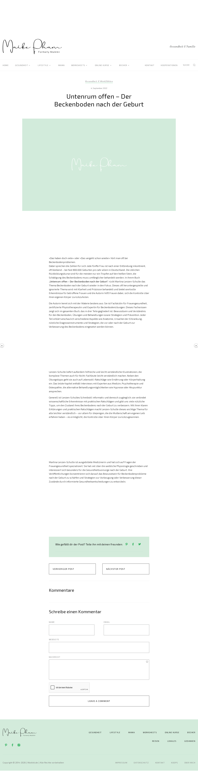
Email (107, 622)
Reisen (155, 741)
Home (6, 65)
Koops (174, 762)
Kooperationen (169, 65)
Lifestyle (43, 65)
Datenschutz (141, 762)
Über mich (189, 762)
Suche (186, 65)
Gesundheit (21, 65)
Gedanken (189, 741)
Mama (61, 65)
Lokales (171, 741)
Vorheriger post (63, 569)
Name (52, 622)
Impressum (121, 762)
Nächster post (115, 569)
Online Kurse (102, 65)
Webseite (54, 639)
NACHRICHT (54, 657)
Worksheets (78, 65)
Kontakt (149, 65)
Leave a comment (99, 701)
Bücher (123, 65)
